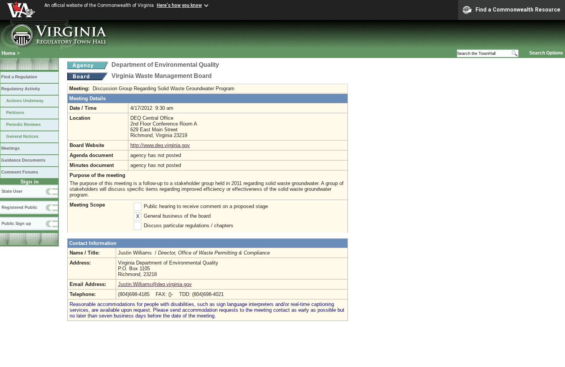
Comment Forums (19, 172)
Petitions (15, 112)
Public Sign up (16, 223)
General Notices (22, 136)
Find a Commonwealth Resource (517, 10)
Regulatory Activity (20, 88)
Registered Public (19, 207)
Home (8, 53)
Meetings (10, 148)
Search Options (546, 53)
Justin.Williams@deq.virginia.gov (155, 284)
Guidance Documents (23, 160)
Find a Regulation (19, 76)
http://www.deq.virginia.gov (160, 145)
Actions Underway (24, 100)
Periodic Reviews (23, 124)
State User (12, 191)
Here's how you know (179, 5)
